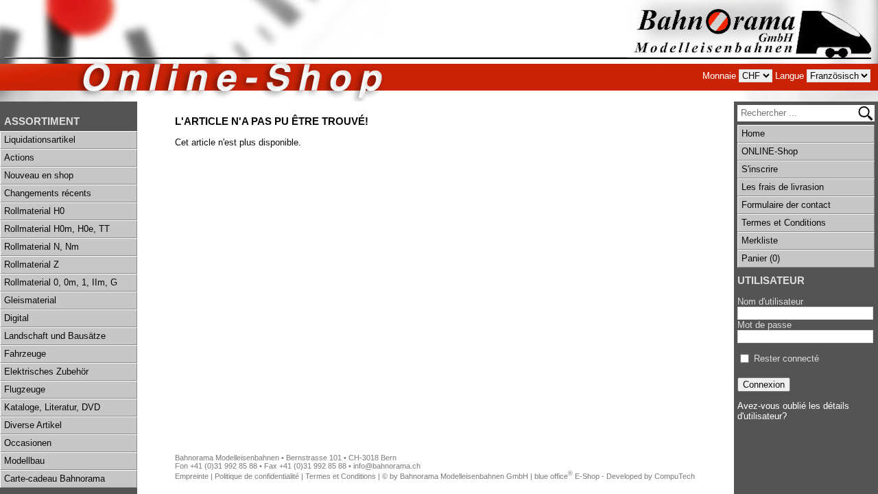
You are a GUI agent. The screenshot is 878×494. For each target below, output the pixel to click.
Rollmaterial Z (31, 264)
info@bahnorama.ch (386, 466)
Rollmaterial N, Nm (41, 247)
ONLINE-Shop (769, 151)
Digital (16, 318)
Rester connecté (786, 358)
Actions (19, 157)
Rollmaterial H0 (34, 211)
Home (753, 133)
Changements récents (47, 193)
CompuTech (674, 476)
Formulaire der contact (786, 205)
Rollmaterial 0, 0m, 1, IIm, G (60, 282)
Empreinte (192, 476)
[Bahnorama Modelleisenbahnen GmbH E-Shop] (752, 51)
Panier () (760, 258)
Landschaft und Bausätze (55, 336)
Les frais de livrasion (782, 187)
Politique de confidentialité (257, 476)
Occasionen (27, 443)
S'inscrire (759, 169)
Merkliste (759, 240)
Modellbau (24, 461)
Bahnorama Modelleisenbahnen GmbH (464, 476)
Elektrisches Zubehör (46, 371)
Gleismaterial (30, 300)
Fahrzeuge (25, 354)
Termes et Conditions (783, 222)
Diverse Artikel (33, 425)
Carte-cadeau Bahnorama (54, 478)
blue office (553, 476)
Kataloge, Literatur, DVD (52, 407)
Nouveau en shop (38, 175)
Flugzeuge (24, 389)
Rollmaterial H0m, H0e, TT (57, 229)
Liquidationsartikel (39, 139)
